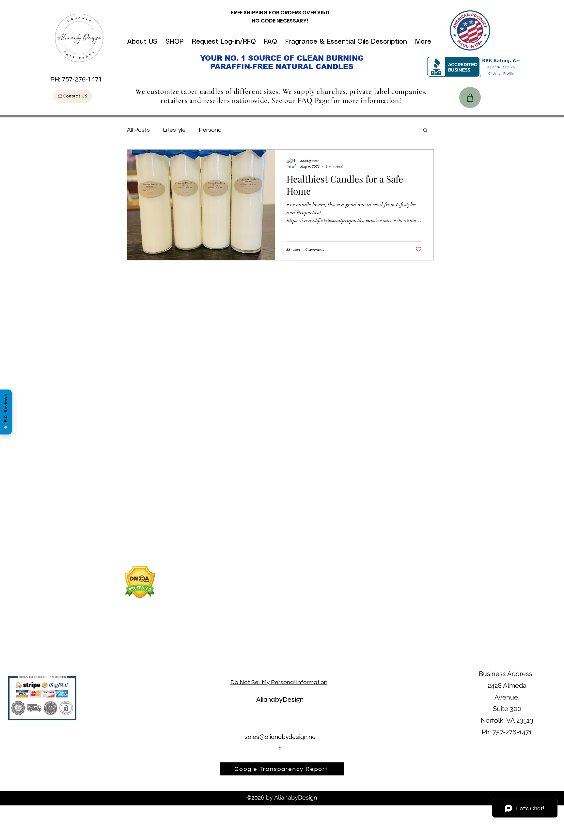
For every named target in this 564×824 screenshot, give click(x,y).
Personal (211, 130)
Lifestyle (174, 130)
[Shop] (470, 97)
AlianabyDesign (280, 699)
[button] (425, 130)
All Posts (138, 130)
